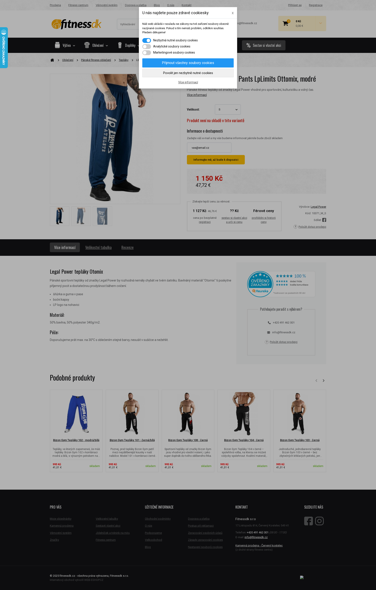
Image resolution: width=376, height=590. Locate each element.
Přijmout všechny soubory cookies (188, 63)
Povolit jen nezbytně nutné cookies (188, 73)
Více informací (188, 82)
